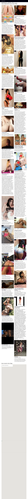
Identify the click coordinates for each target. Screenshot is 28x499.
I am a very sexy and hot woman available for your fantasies (19, 289)
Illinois (13, 2)
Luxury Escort (4, 132)
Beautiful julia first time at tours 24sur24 (20, 109)
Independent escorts (4, 2)
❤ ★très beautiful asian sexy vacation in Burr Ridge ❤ (19, 38)
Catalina (15, 67)
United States (9, 2)
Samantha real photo (18, 230)
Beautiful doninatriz (18, 170)
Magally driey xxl (5, 54)
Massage (16, 356)
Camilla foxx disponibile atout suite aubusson (19, 307)
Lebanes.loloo (4, 220)
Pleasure (16, 260)
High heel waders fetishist (6, 149)
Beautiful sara (4, 22)
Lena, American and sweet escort (19, 93)
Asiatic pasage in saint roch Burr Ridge (7, 289)
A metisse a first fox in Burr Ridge (19, 17)
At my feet (4, 275)
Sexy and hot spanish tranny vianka (7, 108)
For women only (5, 344)
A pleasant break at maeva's (7, 244)
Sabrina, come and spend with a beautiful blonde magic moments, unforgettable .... (20, 146)
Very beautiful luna (5, 173)
